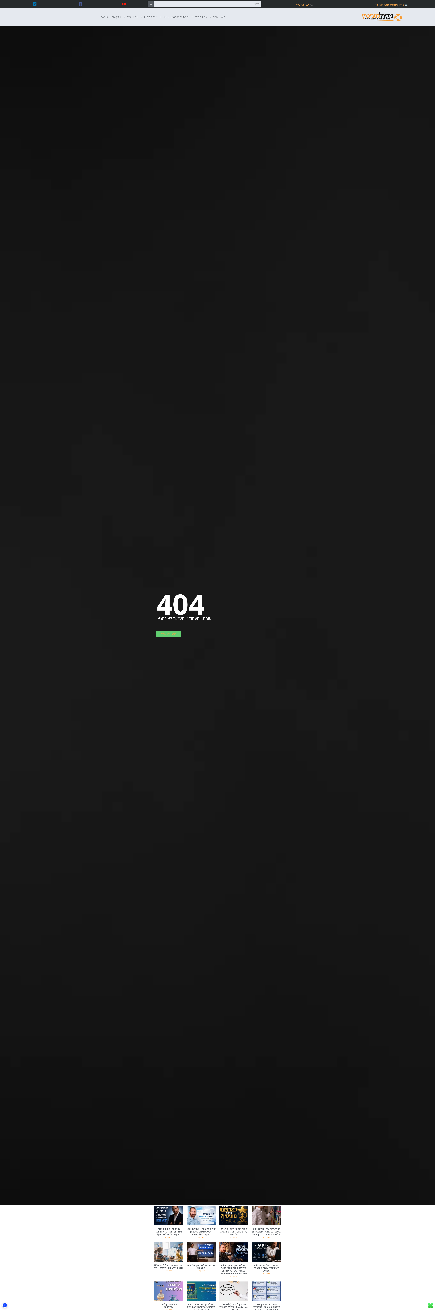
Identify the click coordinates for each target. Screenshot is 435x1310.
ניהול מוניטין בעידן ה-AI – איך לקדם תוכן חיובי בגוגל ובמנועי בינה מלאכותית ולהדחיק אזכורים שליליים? (234, 1269)
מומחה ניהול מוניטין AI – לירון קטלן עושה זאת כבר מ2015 (266, 1268)
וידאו (135, 17)
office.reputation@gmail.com (390, 4)
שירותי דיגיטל (150, 17)
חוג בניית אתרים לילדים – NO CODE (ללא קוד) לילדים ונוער (168, 1266)
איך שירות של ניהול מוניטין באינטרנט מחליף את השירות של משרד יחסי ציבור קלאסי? (266, 1231)
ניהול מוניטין (201, 17)
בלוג (129, 17)
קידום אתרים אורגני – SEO (175, 17)
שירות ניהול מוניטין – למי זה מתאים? (201, 1266)
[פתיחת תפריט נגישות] (4, 1305)
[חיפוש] (151, 4)
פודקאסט (116, 17)
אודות (215, 17)
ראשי (223, 17)
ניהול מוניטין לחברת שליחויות (169, 1306)
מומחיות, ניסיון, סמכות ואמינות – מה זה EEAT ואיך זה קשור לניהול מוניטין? (168, 1231)
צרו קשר (105, 17)
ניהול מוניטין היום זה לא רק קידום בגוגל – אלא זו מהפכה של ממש (234, 1231)
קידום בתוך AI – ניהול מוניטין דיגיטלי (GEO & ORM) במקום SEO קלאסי (201, 1231)
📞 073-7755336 (304, 4)
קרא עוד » (266, 1237)
